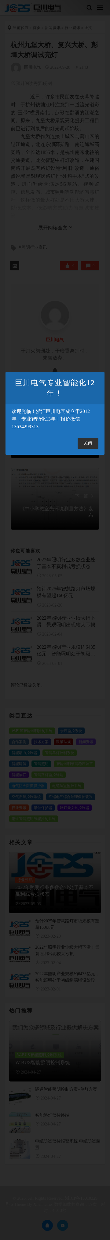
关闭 (88, 443)
